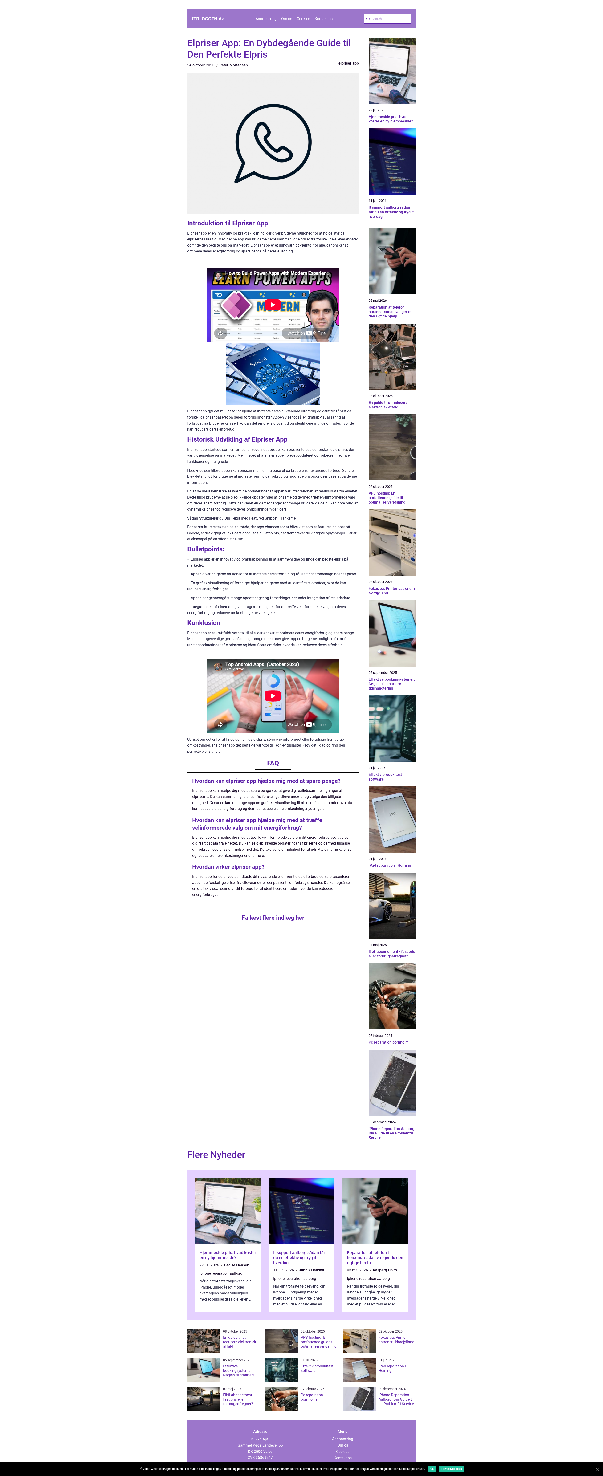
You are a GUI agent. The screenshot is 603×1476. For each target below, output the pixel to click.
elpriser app (348, 63)
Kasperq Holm (385, 1270)
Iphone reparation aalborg (221, 1273)
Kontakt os (324, 18)
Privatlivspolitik (451, 1469)
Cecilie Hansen (236, 1265)
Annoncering (266, 18)
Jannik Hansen (311, 1270)
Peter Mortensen (233, 65)
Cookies (303, 18)
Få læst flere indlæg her (273, 917)
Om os (286, 18)
